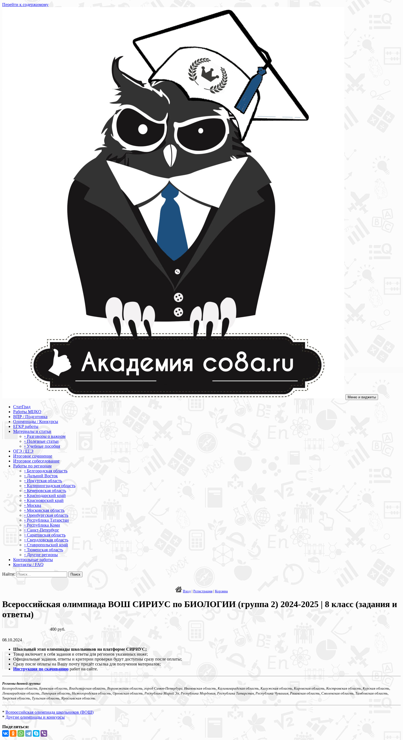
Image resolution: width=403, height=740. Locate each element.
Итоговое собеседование (36, 461)
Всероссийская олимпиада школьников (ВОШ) (49, 712)
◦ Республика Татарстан (46, 520)
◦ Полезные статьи (41, 441)
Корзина (221, 591)
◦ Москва (32, 505)
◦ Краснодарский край (45, 495)
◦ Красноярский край (44, 500)
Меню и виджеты (362, 397)
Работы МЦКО (27, 411)
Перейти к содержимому (25, 4)
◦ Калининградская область (49, 485)
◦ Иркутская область (43, 480)
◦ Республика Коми (42, 525)
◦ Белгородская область (45, 470)
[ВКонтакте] (5, 733)
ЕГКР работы (25, 426)
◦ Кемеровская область (45, 490)
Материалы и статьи (32, 431)
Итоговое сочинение (32, 456)
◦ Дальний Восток (41, 475)
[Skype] (36, 733)
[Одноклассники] (13, 733)
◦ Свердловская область (46, 540)
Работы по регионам (32, 466)
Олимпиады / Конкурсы (35, 421)
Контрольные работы (33, 559)
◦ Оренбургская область (46, 515)
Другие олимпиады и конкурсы (35, 717)
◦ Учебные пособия (42, 446)
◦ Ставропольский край (46, 544)
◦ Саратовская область (45, 535)
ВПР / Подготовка (30, 416)
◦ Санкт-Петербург (41, 530)
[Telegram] (28, 733)
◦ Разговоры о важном (45, 436)
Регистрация (202, 591)
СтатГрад (21, 406)
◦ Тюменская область (43, 549)
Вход (187, 591)
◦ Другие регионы (41, 554)
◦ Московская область (44, 510)
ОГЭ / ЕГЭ (23, 451)
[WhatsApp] (21, 733)
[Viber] (44, 733)
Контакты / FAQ (28, 564)
